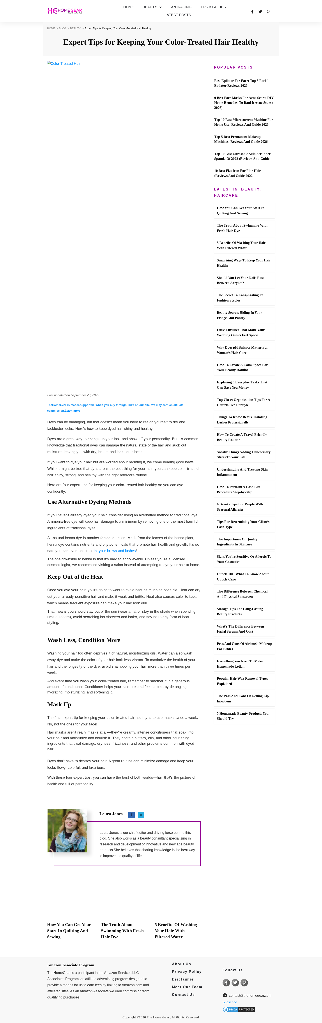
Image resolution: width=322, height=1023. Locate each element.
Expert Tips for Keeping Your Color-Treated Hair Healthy (161, 42)
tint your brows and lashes (114, 551)
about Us (179, 964)
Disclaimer (183, 979)
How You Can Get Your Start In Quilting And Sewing (69, 930)
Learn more (72, 410)
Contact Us (183, 995)
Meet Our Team (187, 987)
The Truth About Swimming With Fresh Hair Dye (122, 930)
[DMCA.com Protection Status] (239, 1009)
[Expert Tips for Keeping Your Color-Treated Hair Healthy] (124, 225)
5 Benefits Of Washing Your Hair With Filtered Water (176, 930)
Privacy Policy (185, 972)
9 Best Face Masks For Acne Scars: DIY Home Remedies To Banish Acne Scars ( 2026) (244, 102)
